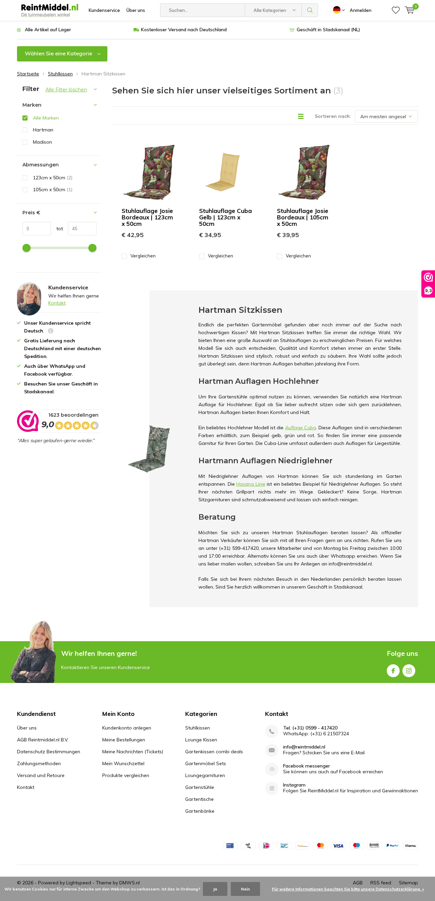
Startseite (28, 74)
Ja (215, 888)
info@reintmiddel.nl (304, 747)
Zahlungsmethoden (39, 763)
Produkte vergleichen (125, 775)
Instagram (408, 670)
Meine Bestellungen (123, 740)
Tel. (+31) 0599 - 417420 (310, 728)
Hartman (43, 130)
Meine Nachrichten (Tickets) (132, 752)
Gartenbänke (199, 811)
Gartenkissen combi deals (214, 752)
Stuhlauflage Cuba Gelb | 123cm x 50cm (225, 217)
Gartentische (199, 799)
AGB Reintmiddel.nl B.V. (43, 740)
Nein (245, 888)
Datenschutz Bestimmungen (48, 752)
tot (57, 229)
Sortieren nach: (333, 116)
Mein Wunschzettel (123, 763)
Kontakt (57, 303)
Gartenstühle (199, 787)
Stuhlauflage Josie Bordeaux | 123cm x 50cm (147, 217)
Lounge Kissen (201, 740)
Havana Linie (250, 484)
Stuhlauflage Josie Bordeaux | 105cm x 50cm (302, 217)
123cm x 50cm (52, 178)
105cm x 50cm (52, 189)
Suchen (310, 10)
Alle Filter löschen (66, 90)
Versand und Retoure (41, 775)
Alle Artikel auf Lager (48, 29)
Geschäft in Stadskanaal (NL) (328, 29)
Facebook (393, 670)
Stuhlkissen (60, 74)
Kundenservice (104, 10)
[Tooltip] (50, 332)
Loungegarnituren (205, 775)
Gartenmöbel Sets (205, 763)
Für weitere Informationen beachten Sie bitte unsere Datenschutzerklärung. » (348, 888)
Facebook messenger (306, 766)
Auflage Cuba (300, 428)
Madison (42, 142)
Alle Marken (46, 118)
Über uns (135, 10)
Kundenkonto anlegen (126, 728)
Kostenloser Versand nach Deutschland (184, 29)
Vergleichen (143, 255)
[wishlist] (396, 10)
